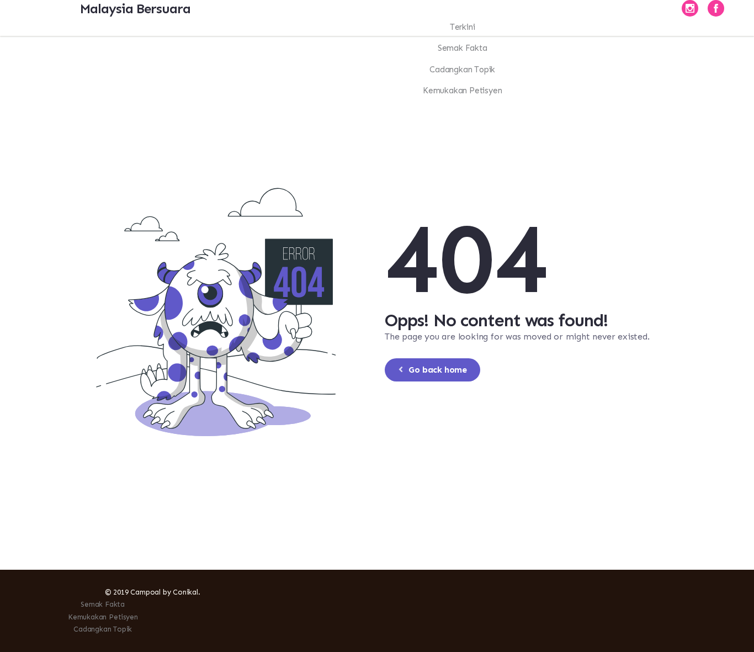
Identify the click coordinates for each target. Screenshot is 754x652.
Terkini (462, 27)
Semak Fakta (103, 604)
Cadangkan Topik (102, 629)
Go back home (437, 369)
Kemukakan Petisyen (102, 617)
